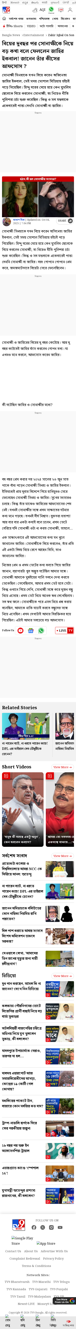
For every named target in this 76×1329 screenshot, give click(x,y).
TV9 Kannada (16, 1289)
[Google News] (31, 631)
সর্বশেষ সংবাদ (14, 855)
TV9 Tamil (17, 1296)
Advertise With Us (54, 1251)
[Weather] (36, 10)
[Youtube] (20, 631)
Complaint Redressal (25, 1258)
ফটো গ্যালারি (46, 26)
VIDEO (31, 26)
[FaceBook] (34, 1227)
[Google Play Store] (24, 1241)
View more (61, 767)
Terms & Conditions (36, 1266)
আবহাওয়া (63, 26)
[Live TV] (59, 10)
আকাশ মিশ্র (19, 220)
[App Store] (49, 1245)
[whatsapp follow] (41, 631)
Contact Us (13, 1251)
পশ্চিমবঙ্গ (44, 19)
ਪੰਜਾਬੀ (66, 3)
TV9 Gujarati (38, 1289)
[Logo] (6, 10)
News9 (15, 3)
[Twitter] (42, 1227)
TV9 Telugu (61, 1282)
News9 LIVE (26, 1304)
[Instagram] (51, 1227)
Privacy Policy (53, 1258)
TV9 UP (59, 1296)
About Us (31, 1251)
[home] (4, 18)
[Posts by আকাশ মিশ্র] (6, 221)
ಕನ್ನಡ (25, 3)
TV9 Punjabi (59, 1289)
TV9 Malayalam (39, 1296)
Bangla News (11, 35)
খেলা (55, 19)
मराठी (44, 3)
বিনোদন (65, 19)
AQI (42, 9)
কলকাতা (31, 19)
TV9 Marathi (41, 1282)
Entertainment (33, 35)
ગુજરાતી (54, 3)
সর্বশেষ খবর (16, 19)
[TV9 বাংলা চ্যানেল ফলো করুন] (50, 10)
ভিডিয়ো (9, 975)
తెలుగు (35, 3)
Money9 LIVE (47, 1304)
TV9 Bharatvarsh (17, 1282)
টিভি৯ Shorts (14, 26)
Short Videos (16, 767)
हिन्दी (4, 3)
